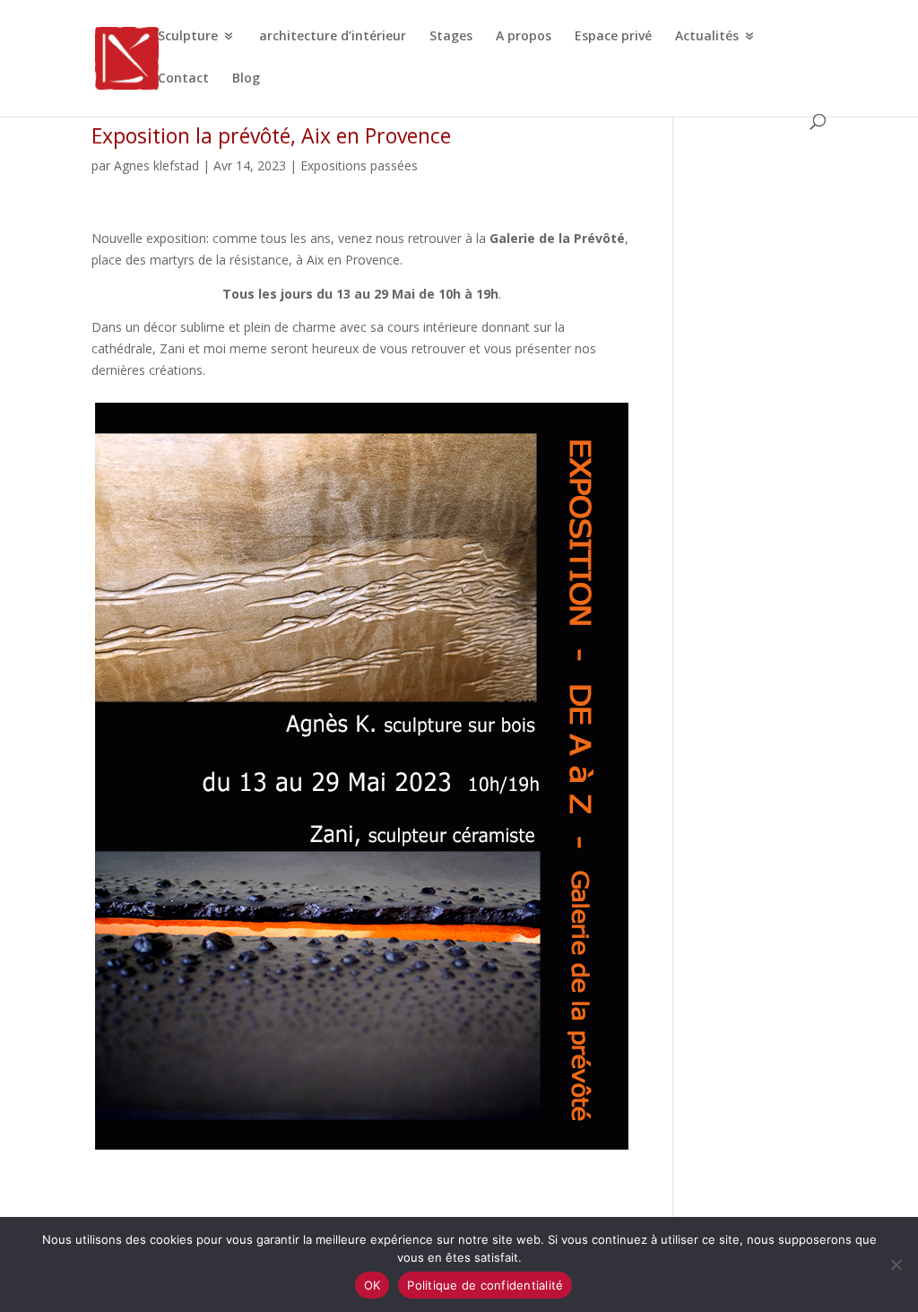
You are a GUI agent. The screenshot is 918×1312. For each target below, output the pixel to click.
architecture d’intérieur (332, 37)
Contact (183, 79)
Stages (450, 37)
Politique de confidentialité (485, 1285)
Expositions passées (359, 165)
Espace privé (613, 37)
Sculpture (188, 37)
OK (372, 1285)
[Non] (896, 1264)
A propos (523, 37)
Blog (246, 79)
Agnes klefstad (156, 165)
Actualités (707, 37)
